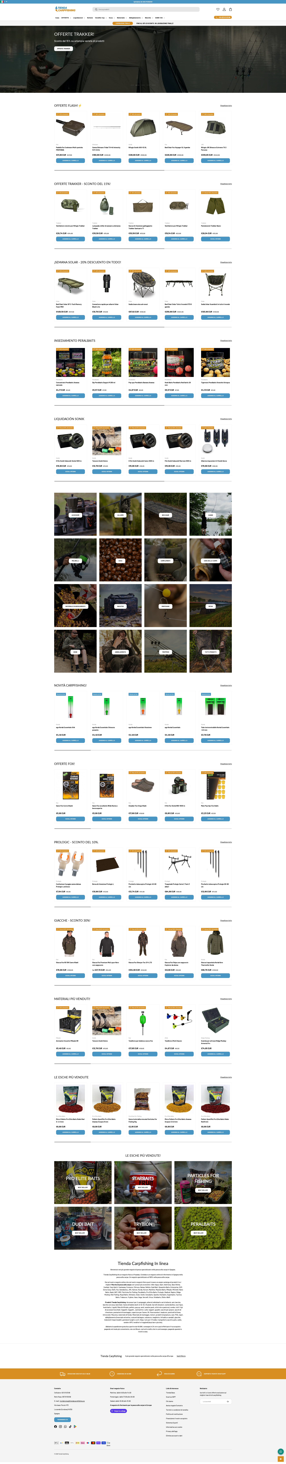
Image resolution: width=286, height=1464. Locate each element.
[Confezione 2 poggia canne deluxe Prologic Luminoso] (70, 864)
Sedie (75, 652)
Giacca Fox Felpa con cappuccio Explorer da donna (176, 963)
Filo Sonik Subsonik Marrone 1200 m (178, 461)
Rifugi (211, 606)
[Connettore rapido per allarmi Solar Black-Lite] (106, 284)
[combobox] (146, 9)
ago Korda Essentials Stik (65, 727)
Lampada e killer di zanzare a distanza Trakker (106, 227)
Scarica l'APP (171, 1397)
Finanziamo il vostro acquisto (176, 1418)
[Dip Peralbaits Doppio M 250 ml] (106, 362)
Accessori (75, 515)
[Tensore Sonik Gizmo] (106, 440)
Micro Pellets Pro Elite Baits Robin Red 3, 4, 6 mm (70, 1120)
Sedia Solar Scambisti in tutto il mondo (215, 304)
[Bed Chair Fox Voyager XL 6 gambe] (179, 127)
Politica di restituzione (174, 1414)
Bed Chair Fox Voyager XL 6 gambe (177, 147)
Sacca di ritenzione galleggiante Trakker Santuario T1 (140, 227)
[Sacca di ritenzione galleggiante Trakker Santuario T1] (143, 205)
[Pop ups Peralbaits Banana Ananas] (143, 362)
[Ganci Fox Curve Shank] (70, 785)
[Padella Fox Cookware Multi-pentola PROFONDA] (70, 127)
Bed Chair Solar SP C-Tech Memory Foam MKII (69, 305)
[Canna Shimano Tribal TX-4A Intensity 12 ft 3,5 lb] (106, 127)
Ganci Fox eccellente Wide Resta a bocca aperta (104, 807)
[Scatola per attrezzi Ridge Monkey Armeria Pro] (215, 1020)
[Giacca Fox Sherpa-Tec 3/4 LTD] (143, 942)
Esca (120, 561)
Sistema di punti (172, 1423)
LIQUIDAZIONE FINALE (123, 23)
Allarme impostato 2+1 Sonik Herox (214, 461)
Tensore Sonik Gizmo (100, 461)
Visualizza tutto (226, 105)
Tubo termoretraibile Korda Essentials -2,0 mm (215, 728)
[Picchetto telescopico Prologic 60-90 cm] (215, 864)
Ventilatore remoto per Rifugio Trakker (70, 226)
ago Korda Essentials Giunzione (140, 727)
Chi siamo (169, 1401)
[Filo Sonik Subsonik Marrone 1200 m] (179, 440)
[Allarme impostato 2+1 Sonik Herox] (215, 440)
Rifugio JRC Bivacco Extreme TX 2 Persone (213, 148)
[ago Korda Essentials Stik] (70, 707)
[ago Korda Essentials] (179, 707)
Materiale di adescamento (75, 606)
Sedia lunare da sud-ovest (138, 304)
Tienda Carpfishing (63, 1454)
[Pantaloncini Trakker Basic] (215, 205)
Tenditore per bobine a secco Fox (141, 1041)
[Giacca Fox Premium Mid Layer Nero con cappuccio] (106, 942)
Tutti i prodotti (210, 652)
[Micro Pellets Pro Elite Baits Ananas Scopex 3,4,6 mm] (179, 1099)
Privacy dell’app (171, 1431)
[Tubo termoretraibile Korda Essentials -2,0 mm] (215, 707)
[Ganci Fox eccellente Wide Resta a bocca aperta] (106, 785)
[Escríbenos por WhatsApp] (281, 1452)
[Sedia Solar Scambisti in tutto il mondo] (215, 284)
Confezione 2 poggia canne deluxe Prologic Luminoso (68, 885)
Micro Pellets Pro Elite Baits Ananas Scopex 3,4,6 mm (178, 1120)
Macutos (120, 606)
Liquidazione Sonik (64, 52)
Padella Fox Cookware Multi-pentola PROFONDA (69, 148)
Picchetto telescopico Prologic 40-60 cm (142, 885)
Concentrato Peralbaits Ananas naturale (67, 383)
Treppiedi (165, 652)
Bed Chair (165, 515)
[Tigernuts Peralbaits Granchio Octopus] (215, 362)
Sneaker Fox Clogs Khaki (137, 806)
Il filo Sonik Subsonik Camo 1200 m (141, 461)
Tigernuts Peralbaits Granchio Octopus (215, 382)
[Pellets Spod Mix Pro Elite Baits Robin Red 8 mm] (215, 1099)
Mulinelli (75, 561)
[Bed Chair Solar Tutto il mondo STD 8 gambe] (179, 284)
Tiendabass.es (62, 1419)
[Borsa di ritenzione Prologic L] (106, 864)
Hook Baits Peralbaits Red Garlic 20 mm (178, 383)
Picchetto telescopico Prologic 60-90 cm (215, 885)
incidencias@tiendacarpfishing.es (72, 1401)
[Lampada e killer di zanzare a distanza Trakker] (106, 205)
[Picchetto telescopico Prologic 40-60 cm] (143, 864)
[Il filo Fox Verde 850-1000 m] (179, 785)
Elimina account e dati (174, 1436)
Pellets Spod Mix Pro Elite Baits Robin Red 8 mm (215, 1120)
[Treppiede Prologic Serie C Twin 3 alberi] (179, 864)
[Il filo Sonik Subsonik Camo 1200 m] (143, 440)
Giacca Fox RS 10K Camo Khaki (67, 962)
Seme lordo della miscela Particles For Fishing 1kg (143, 1120)
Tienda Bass (170, 1393)
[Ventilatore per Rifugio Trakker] (179, 205)
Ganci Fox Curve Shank (64, 806)
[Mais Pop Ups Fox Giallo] (215, 785)
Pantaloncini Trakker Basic (211, 226)
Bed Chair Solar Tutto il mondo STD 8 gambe (178, 305)
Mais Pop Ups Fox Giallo (209, 806)
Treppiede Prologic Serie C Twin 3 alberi (177, 885)
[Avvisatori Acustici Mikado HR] (70, 1020)
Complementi (165, 561)
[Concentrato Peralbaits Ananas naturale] (70, 362)
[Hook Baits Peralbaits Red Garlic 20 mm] (179, 362)
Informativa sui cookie (174, 1427)
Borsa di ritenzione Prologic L (103, 884)
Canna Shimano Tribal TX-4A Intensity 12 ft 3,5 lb (106, 148)
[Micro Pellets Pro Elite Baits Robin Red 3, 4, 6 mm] (70, 1099)
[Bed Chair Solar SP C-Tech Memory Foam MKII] (70, 284)
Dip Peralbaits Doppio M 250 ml (103, 382)
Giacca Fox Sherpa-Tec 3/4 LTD (140, 962)
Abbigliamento (120, 652)
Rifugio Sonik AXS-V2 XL (138, 147)
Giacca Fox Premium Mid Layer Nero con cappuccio (105, 963)
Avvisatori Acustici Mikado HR (67, 1041)
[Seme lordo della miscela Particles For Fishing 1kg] (143, 1099)
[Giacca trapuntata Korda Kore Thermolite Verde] (215, 942)
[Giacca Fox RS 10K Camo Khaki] (70, 942)
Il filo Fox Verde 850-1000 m (175, 806)
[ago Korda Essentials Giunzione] (143, 707)
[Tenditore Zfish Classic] (179, 1020)
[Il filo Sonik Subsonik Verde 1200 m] (70, 440)
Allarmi (120, 515)
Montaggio (165, 606)
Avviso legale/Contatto (174, 1405)
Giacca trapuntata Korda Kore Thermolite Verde (212, 963)
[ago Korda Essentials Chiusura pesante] (106, 707)
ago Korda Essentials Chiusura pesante (103, 728)
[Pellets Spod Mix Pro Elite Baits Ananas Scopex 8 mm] (106, 1099)
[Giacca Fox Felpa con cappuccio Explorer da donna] (179, 942)
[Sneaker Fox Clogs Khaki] (143, 785)
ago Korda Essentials (172, 727)
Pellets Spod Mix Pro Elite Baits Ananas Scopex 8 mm (104, 1120)
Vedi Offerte (181, 1356)
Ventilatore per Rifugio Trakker (176, 226)
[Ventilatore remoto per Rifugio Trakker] (70, 205)
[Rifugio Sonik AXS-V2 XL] (143, 127)
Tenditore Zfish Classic (173, 1041)
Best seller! (83, 1187)
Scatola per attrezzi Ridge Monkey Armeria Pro (213, 1042)
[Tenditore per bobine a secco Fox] (143, 1020)
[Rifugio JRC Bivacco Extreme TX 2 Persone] (215, 127)
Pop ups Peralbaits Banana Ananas (141, 382)
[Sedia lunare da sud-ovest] (143, 284)
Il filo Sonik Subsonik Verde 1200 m (69, 461)
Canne (210, 515)
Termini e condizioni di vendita (177, 1410)
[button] (230, 9)
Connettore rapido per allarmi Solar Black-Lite (105, 305)
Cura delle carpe (210, 561)
